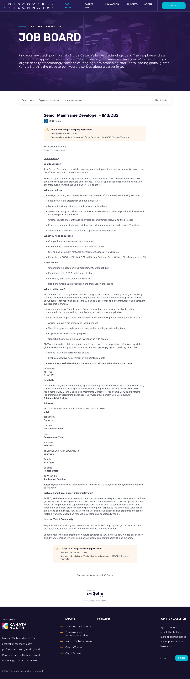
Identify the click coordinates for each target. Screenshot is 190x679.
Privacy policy (88, 600)
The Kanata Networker (78, 626)
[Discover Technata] (30, 5)
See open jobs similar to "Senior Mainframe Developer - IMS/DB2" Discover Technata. (90, 137)
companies (49, 100)
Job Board (69, 6)
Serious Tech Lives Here (78, 641)
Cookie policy (101, 600)
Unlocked (132, 4)
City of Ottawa (73, 653)
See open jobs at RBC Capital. (64, 133)
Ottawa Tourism (74, 647)
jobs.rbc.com (125, 537)
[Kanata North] (23, 626)
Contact (174, 5)
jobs (28, 100)
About (148, 4)
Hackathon (112, 4)
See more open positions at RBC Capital (95, 575)
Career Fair (89, 6)
